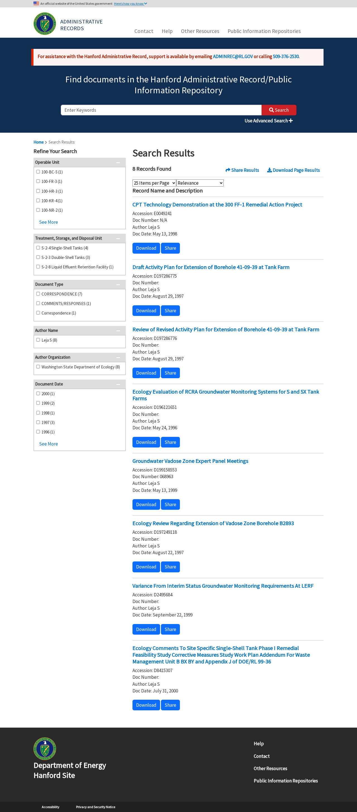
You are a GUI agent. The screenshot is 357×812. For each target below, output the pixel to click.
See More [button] (48, 222)
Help (167, 31)
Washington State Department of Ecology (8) (81, 367)
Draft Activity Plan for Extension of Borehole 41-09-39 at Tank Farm (211, 266)
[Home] (44, 23)
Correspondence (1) (59, 313)
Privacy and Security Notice (95, 807)
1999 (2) (48, 403)
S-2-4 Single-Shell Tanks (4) (65, 248)
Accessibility (50, 807)
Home (38, 142)
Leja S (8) (49, 340)
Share (170, 248)
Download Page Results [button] (296, 170)
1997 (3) (48, 422)
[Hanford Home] (44, 748)
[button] (120, 151)
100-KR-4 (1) (52, 200)
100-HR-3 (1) (52, 191)
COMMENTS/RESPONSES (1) (66, 303)
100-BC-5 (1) (52, 172)
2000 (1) (48, 393)
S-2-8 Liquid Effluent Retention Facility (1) (78, 267)
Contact (143, 31)
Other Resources (200, 31)
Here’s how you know (129, 3)
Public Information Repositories (264, 31)
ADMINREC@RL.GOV (233, 56)
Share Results (244, 170)
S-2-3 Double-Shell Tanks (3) (66, 257)
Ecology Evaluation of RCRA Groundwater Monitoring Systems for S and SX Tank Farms (225, 395)
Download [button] (146, 248)
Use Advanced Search (267, 121)
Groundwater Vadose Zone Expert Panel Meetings (190, 460)
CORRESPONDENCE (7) (62, 294)
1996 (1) (48, 432)
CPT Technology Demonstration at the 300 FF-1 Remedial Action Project (217, 204)
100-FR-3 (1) (52, 181)
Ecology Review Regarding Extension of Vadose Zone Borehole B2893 (213, 523)
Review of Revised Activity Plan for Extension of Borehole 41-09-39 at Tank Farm (225, 329)
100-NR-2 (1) (52, 210)
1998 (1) (48, 413)
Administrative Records (82, 24)
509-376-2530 (286, 56)
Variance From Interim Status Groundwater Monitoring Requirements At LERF (222, 585)
